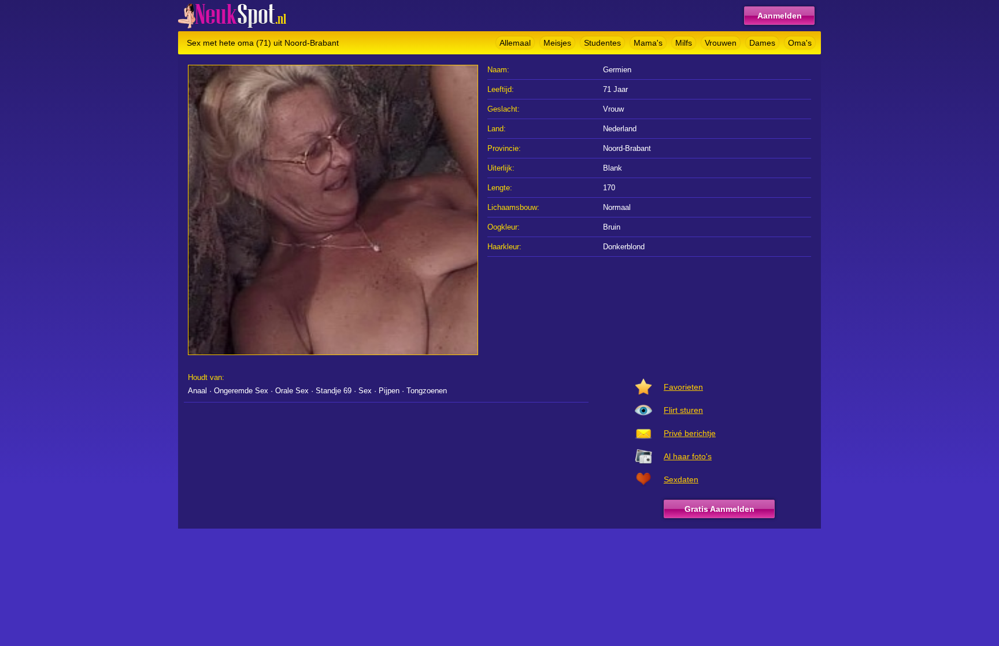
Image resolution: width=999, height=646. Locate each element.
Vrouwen (721, 42)
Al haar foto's (688, 456)
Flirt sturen (683, 410)
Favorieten (683, 387)
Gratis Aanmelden (719, 509)
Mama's (648, 42)
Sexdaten (681, 479)
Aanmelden (779, 15)
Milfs (683, 42)
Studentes (602, 42)
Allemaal (515, 42)
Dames (762, 42)
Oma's (800, 42)
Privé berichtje (690, 433)
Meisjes (557, 42)
